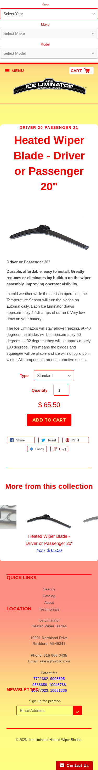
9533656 (39, 685)
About (49, 602)
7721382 (40, 679)
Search (49, 589)
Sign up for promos (45, 701)
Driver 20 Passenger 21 (49, 127)
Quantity (39, 390)
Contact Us (76, 765)
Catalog (49, 596)
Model (45, 44)
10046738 (57, 685)
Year (45, 5)
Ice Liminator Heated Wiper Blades (55, 740)
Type (24, 375)
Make (45, 24)
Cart (77, 70)
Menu (17, 70)
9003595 (57, 679)
